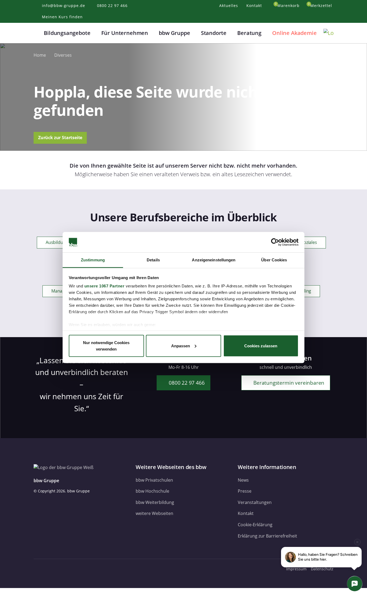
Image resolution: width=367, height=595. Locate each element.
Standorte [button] (213, 33)
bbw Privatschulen (154, 480)
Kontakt (246, 513)
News (243, 480)
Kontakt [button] (254, 5)
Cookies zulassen (260, 345)
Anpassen (180, 345)
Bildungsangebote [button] (67, 33)
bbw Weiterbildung (155, 502)
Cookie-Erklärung (255, 525)
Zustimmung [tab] (93, 260)
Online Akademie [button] (294, 33)
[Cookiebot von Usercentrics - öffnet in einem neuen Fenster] (274, 242)
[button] (37, 33)
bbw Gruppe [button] (174, 33)
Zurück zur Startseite (60, 137)
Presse (244, 491)
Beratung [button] (249, 33)
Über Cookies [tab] (274, 260)
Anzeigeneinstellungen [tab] (213, 260)
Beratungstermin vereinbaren (288, 382)
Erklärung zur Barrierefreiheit (267, 536)
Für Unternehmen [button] (124, 33)
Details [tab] (153, 260)
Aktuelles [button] (229, 5)
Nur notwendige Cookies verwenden (106, 345)
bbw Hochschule (152, 491)
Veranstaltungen (255, 502)
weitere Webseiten (154, 513)
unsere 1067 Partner (104, 286)
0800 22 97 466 (185, 382)
